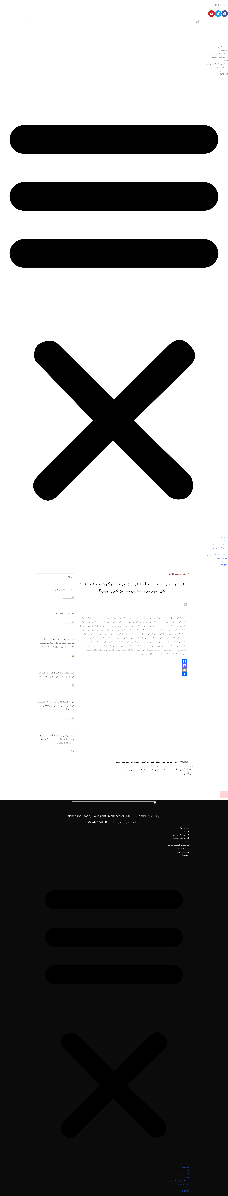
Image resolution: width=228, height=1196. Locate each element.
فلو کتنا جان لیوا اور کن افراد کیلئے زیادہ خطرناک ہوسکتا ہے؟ (56, 674)
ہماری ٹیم (222, 67)
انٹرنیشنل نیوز (219, 53)
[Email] (132, 670)
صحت (226, 60)
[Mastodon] (132, 665)
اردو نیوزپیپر (220, 57)
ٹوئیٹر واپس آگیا (64, 613)
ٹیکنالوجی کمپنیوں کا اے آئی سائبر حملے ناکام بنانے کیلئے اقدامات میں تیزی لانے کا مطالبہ (56, 643)
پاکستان (223, 50)
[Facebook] (132, 661)
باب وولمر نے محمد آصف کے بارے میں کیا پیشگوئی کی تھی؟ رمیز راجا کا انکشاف (57, 739)
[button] (114, 307)
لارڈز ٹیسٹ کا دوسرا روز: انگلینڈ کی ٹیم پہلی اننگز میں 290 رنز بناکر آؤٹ (55, 705)
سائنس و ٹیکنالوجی (217, 64)
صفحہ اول (223, 46)
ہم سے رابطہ (221, 70)
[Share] (132, 674)
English (224, 74)
